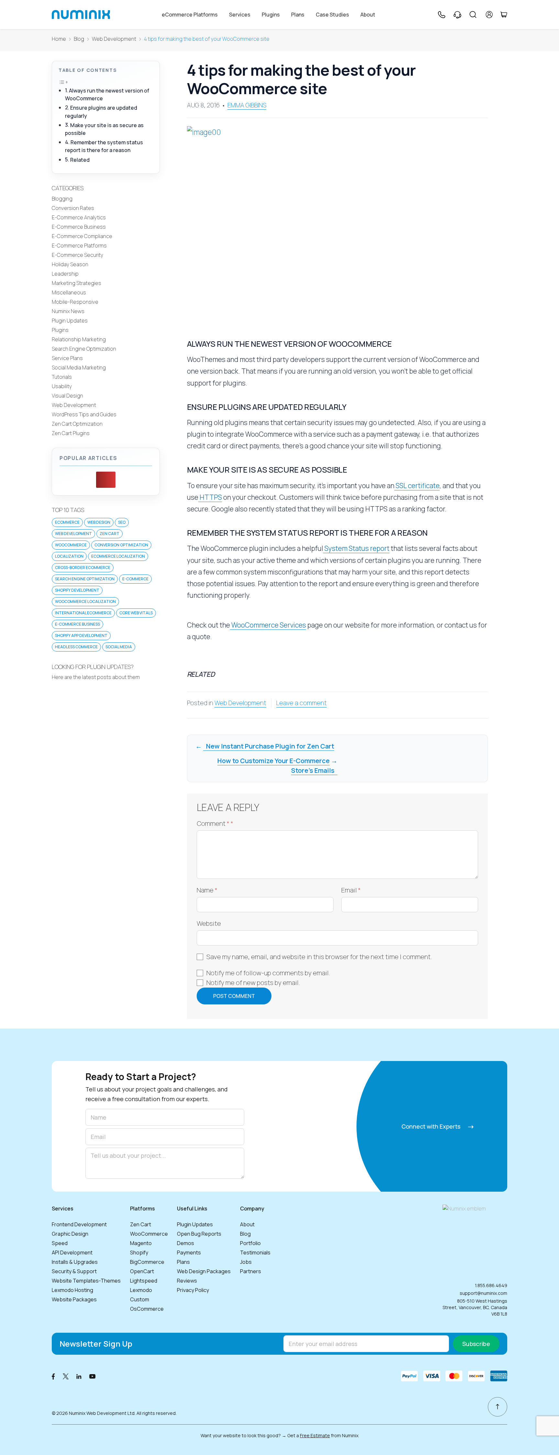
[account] (489, 14)
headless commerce (76, 647)
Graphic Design (70, 1233)
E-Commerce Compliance (82, 236)
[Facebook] (53, 1376)
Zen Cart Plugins (71, 433)
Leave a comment (301, 703)
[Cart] (503, 14)
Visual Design (67, 395)
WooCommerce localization (85, 601)
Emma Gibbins (246, 105)
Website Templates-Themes (86, 1280)
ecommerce (67, 522)
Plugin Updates (70, 320)
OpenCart (142, 1271)
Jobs (246, 1261)
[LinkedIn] (79, 1376)
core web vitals (136, 613)
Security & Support (74, 1271)
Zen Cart (109, 533)
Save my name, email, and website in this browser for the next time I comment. (319, 956)
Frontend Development (79, 1224)
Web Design (98, 522)
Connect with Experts (431, 1126)
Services (239, 14)
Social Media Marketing (79, 367)
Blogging (62, 198)
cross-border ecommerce (82, 567)
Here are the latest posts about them (96, 677)
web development (73, 533)
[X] (66, 1376)
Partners (250, 1271)
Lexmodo (141, 1290)
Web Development (114, 39)
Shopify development (77, 590)
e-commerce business (77, 624)
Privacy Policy (193, 1290)
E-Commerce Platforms (79, 245)
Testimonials (255, 1252)
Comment (215, 823)
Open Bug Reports (199, 1233)
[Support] (457, 14)
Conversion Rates (73, 208)
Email (351, 890)
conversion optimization (121, 545)
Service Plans (67, 358)
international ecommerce (83, 613)
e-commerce (135, 579)
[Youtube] (92, 1376)
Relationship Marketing (79, 339)
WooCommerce (149, 1233)
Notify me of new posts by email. (253, 982)
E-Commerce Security (77, 254)
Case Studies (332, 14)
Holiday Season (70, 264)
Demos (185, 1243)
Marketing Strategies (76, 283)
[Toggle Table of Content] (63, 81)
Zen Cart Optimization (77, 423)
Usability (62, 386)
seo (122, 522)
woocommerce (71, 545)
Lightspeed (143, 1280)
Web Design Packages (204, 1271)
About (367, 14)
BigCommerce (147, 1261)
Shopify (139, 1252)
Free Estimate (315, 1435)
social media (118, 647)
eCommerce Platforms (190, 14)
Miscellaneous (69, 292)
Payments (189, 1252)
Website (209, 923)
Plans (297, 14)
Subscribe (476, 1344)
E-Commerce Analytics (79, 217)
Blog (79, 39)
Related (80, 159)
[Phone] (441, 14)
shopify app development (81, 635)
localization (69, 556)
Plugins (271, 14)
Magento (141, 1243)
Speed (60, 1243)
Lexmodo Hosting (72, 1290)
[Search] (472, 14)
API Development (72, 1252)
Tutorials (62, 376)
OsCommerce (147, 1308)
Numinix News (68, 311)
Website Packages (74, 1299)
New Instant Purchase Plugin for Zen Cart (268, 746)
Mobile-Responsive (75, 301)
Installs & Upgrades (75, 1261)
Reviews (187, 1280)
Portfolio (250, 1243)
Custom (139, 1299)
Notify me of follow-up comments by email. (268, 972)
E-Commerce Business (79, 226)
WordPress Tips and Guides (84, 414)
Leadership (65, 273)
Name (207, 890)
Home (59, 39)
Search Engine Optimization (84, 348)
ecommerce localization (118, 556)
